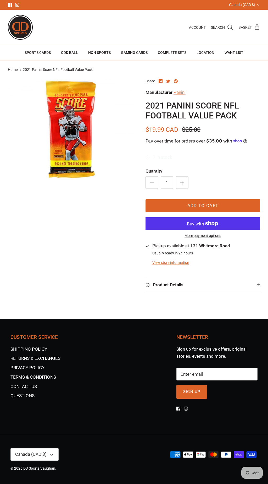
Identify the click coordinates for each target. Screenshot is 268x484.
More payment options (203, 236)
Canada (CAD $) (242, 5)
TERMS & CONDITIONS (33, 377)
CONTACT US (23, 386)
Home (13, 69)
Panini (180, 92)
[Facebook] (10, 5)
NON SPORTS (99, 52)
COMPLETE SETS (172, 52)
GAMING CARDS (134, 52)
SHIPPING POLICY (28, 349)
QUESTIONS (22, 395)
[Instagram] (17, 5)
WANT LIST (234, 52)
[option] (71, 130)
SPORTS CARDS (38, 52)
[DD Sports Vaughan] (20, 27)
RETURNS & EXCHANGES (35, 358)
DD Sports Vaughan (39, 468)
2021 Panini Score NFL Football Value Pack (58, 69)
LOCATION (205, 52)
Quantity (154, 171)
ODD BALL (69, 52)
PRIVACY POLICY (27, 367)
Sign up (191, 391)
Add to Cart (203, 205)
